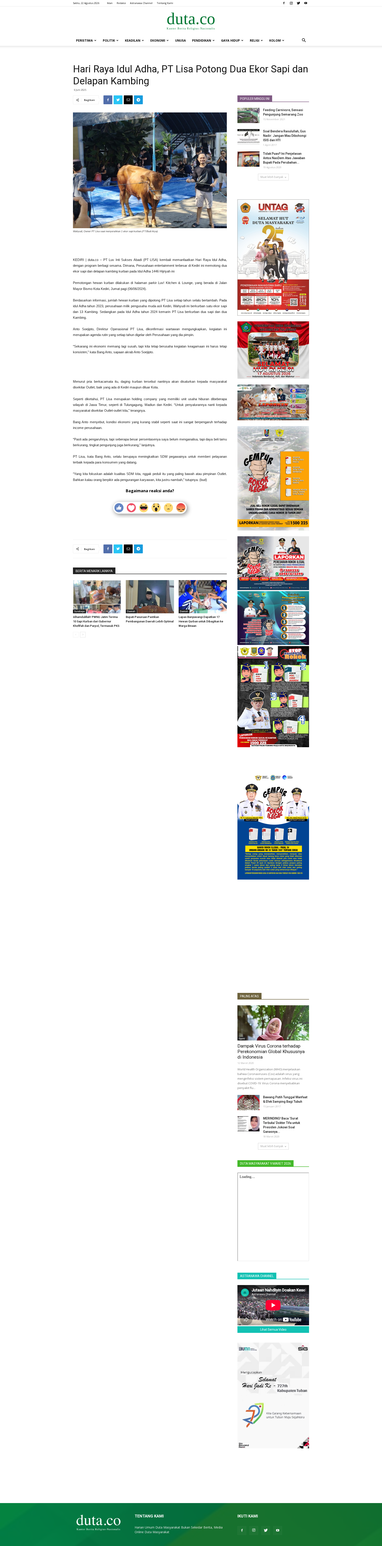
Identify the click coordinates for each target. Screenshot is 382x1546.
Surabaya (79, 611)
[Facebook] (284, 3)
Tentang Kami (165, 3)
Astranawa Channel (141, 3)
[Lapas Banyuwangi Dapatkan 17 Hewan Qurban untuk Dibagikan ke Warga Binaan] (203, 596)
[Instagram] (291, 3)
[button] (303, 41)
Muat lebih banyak (271, 177)
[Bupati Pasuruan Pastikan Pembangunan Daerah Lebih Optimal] (150, 596)
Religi (254, 40)
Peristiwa (84, 40)
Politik (109, 40)
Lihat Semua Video (273, 1329)
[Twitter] (298, 3)
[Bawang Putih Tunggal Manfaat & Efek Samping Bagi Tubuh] (248, 1102)
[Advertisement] (150, 245)
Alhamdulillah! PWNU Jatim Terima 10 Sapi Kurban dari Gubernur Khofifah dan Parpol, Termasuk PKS (96, 621)
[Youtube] (305, 3)
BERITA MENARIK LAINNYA (94, 571)
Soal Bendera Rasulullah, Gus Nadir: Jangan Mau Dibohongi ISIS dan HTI (284, 135)
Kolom (275, 40)
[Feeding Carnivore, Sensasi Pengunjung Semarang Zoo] (248, 115)
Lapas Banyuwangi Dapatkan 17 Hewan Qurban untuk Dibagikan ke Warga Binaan (201, 621)
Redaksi (121, 3)
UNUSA (180, 40)
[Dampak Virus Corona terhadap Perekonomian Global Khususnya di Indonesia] (273, 1022)
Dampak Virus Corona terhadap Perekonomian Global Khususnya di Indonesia (271, 1051)
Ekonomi (157, 40)
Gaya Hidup (230, 40)
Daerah (131, 611)
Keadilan (132, 40)
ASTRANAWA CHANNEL (257, 1276)
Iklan (110, 3)
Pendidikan (201, 40)
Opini (242, 1038)
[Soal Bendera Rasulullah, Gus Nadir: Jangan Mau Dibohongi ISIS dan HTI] (248, 136)
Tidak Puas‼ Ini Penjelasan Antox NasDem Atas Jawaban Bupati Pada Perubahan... (284, 158)
